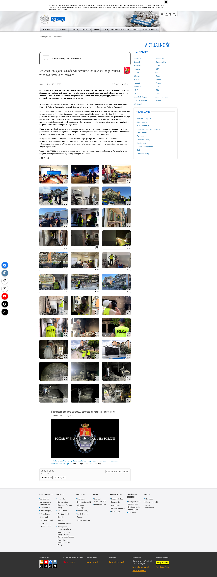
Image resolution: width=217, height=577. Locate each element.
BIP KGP (72, 562)
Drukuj (127, 84)
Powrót (117, 84)
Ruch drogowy (46, 511)
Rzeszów (137, 83)
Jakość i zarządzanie (145, 147)
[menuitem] (49, 29)
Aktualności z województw (45, 503)
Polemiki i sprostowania (45, 524)
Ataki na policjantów (144, 119)
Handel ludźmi (142, 143)
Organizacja (62, 511)
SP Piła (158, 100)
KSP (157, 69)
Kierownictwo (63, 502)
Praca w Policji (116, 494)
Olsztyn (137, 76)
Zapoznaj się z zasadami (140, 567)
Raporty (80, 517)
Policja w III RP (63, 514)
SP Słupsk (138, 104)
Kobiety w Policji (143, 154)
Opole (157, 76)
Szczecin (158, 83)
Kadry (139, 150)
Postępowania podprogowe (134, 508)
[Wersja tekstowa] (170, 14)
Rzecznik (149, 499)
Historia (61, 517)
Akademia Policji (161, 97)
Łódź (157, 72)
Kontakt (147, 494)
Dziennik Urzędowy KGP (100, 500)
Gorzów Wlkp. (161, 62)
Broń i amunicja (143, 126)
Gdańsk (137, 62)
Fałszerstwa (141, 136)
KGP (136, 90)
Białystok (137, 58)
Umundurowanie (64, 523)
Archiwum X (45, 508)
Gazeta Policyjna (140, 97)
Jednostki (61, 499)
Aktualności (57, 36)
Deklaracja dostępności (117, 562)
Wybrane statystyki (80, 506)
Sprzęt (60, 520)
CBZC (136, 93)
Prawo (95, 494)
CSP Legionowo (140, 100)
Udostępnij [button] (48, 478)
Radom (158, 79)
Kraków (137, 69)
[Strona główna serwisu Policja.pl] (162, 14)
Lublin (136, 72)
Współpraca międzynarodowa (64, 528)
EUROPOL (159, 93)
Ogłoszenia (115, 505)
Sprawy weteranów (149, 506)
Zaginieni (44, 517)
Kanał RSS (41, 562)
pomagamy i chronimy (113, 472)
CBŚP (157, 90)
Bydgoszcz (159, 58)
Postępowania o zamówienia (134, 502)
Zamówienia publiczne (132, 495)
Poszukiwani (45, 514)
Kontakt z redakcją (92, 562)
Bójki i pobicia (142, 122)
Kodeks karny (82, 511)
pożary (125, 472)
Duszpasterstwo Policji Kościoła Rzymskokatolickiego (66, 534)
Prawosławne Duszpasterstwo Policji (64, 542)
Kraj (157, 86)
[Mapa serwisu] (166, 14)
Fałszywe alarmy (143, 140)
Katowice (137, 65)
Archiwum (132, 513)
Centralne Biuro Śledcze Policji (149, 129)
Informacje (81, 499)
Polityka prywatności (139, 570)
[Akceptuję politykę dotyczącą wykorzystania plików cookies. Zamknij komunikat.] (166, 2)
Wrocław (137, 86)
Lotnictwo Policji (46, 520)
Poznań (137, 79)
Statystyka (80, 494)
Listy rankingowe (118, 508)
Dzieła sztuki (142, 133)
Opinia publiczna (83, 520)
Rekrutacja (115, 511)
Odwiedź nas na (46, 562)
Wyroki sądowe (100, 504)
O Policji (60, 494)
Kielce (157, 65)
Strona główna (45, 36)
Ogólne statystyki (84, 502)
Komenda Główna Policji (65, 506)
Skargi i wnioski (151, 502)
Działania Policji (46, 494)
